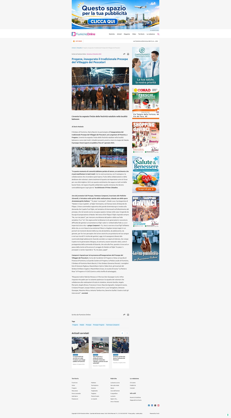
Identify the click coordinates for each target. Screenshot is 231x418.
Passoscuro (75, 399)
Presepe (88, 325)
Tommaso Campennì (112, 325)
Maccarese (75, 390)
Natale (82, 325)
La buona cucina (115, 382)
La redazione (151, 34)
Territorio (141, 34)
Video (134, 34)
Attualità (79, 47)
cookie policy (139, 413)
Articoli (119, 34)
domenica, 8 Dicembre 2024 (94, 54)
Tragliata (93, 393)
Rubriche (112, 34)
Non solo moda (115, 385)
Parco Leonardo (76, 393)
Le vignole (94, 399)
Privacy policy (131, 413)
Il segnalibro (114, 393)
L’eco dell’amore (115, 390)
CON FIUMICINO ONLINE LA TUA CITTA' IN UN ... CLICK (131, 41)
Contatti (132, 388)
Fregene (75, 325)
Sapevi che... (114, 399)
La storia (113, 396)
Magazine (127, 34)
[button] (122, 333)
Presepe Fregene (98, 325)
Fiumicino (74, 382)
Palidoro (93, 382)
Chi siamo (132, 382)
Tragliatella (94, 390)
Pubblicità (133, 385)
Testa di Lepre (95, 396)
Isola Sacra (75, 396)
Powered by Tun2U (154, 413)
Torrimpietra (94, 385)
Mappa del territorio (135, 400)
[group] (80, 352)
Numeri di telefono (135, 397)
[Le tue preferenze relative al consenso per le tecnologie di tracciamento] (228, 415)
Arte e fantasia (115, 401)
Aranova (93, 388)
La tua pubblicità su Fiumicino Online (157, 41)
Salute (112, 388)
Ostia (73, 385)
